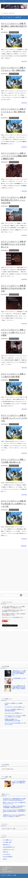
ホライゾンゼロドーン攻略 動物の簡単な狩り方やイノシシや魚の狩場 (13, 200)
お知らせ (5, 859)
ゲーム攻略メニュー (7, 839)
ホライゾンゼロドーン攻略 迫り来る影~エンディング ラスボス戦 (14, 418)
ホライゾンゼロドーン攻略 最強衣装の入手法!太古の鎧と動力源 (13, 288)
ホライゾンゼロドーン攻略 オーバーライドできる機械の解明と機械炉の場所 (14, 156)
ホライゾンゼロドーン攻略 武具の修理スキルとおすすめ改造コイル (13, 244)
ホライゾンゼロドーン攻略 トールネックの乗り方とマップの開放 (13, 332)
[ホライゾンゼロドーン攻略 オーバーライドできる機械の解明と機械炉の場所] (14, 175)
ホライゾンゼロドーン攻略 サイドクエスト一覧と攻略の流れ (13, 111)
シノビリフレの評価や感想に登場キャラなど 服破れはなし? (19, 783)
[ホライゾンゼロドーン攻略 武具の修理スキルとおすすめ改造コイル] (14, 264)
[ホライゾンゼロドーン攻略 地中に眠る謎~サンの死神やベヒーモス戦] (14, 523)
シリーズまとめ (6, 854)
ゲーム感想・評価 (7, 842)
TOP (8, 13)
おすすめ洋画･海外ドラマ (9, 847)
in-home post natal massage (15, 800)
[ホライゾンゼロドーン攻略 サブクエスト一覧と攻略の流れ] (14, 87)
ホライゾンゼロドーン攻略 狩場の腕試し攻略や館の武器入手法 (14, 26)
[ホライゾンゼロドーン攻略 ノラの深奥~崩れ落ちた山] (14, 479)
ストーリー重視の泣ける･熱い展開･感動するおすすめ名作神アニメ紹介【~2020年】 (19, 687)
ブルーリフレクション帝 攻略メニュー (14, 713)
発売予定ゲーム (6, 844)
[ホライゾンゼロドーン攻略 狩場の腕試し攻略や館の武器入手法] (14, 46)
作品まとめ (5, 851)
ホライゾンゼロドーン (13, 32)
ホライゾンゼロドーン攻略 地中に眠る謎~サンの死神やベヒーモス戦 (13, 503)
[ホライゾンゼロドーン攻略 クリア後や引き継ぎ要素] (14, 394)
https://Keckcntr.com (15, 807)
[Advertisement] (12, 569)
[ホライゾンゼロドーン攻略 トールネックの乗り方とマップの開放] (14, 352)
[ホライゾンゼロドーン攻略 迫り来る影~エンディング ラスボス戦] (14, 438)
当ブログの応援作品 (7, 856)
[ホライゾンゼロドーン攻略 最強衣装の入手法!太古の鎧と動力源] (14, 308)
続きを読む (24, 61)
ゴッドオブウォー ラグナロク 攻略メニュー (15, 706)
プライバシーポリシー (7, 871)
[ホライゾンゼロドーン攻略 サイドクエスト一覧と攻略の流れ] (14, 131)
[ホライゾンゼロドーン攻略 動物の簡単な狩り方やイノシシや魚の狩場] (14, 220)
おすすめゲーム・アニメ (8, 849)
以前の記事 (23, 545)
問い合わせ (4, 869)
